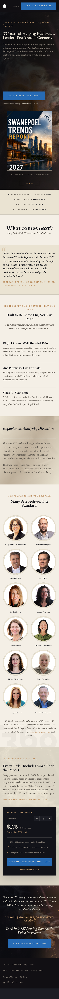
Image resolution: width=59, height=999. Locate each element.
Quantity (12, 818)
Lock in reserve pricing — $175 (29, 862)
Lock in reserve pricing (38, 6)
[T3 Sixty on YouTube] (21, 982)
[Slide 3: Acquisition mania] (32, 183)
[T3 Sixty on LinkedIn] (4, 982)
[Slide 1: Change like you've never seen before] (27, 183)
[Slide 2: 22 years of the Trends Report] (29, 183)
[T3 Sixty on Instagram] (8, 982)
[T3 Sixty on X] (13, 982)
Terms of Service (10, 977)
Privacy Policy (37, 970)
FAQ (5, 970)
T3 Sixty (23, 977)
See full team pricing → (29, 869)
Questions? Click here (19, 970)
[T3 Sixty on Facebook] (17, 982)
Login (16, 6)
